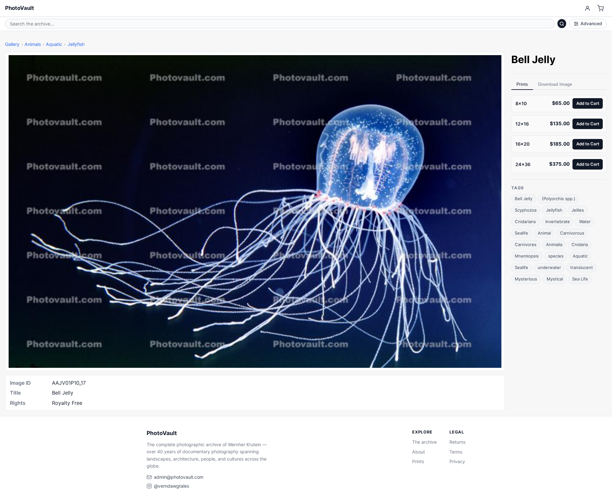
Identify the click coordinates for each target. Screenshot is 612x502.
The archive (424, 442)
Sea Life (580, 278)
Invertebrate (557, 221)
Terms (455, 452)
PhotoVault (19, 8)
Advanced (591, 23)
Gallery (12, 44)
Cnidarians (525, 221)
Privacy (457, 461)
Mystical (555, 278)
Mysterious (526, 278)
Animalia (554, 244)
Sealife (521, 233)
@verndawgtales (171, 486)
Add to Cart (587, 103)
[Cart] (600, 8)
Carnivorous (572, 233)
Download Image (555, 84)
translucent (581, 267)
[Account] (587, 8)
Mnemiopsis (527, 255)
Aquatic (54, 44)
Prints (522, 84)
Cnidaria (580, 244)
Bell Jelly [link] (533, 59)
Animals (33, 44)
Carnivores (525, 244)
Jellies (578, 210)
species (556, 255)
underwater (549, 267)
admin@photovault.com (178, 477)
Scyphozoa (525, 210)
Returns (457, 442)
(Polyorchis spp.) (558, 198)
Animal (544, 233)
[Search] (562, 23)
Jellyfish (76, 44)
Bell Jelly (523, 198)
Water (585, 221)
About (418, 452)
